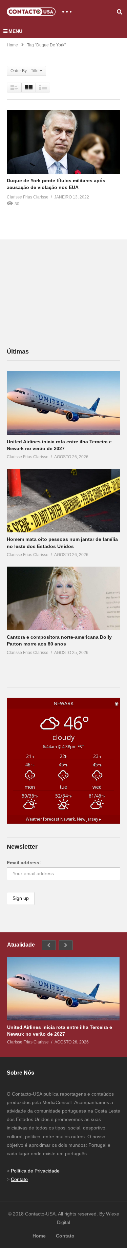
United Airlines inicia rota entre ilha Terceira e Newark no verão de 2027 (59, 1030)
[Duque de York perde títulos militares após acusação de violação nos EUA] (63, 142)
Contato (19, 1179)
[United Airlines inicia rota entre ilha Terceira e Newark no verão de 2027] (63, 403)
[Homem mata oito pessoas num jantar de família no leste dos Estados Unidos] (63, 500)
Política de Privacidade (35, 1170)
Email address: (24, 862)
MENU (15, 31)
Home (12, 45)
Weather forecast (63, 819)
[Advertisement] (57, 293)
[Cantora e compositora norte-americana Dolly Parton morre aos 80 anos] (63, 598)
